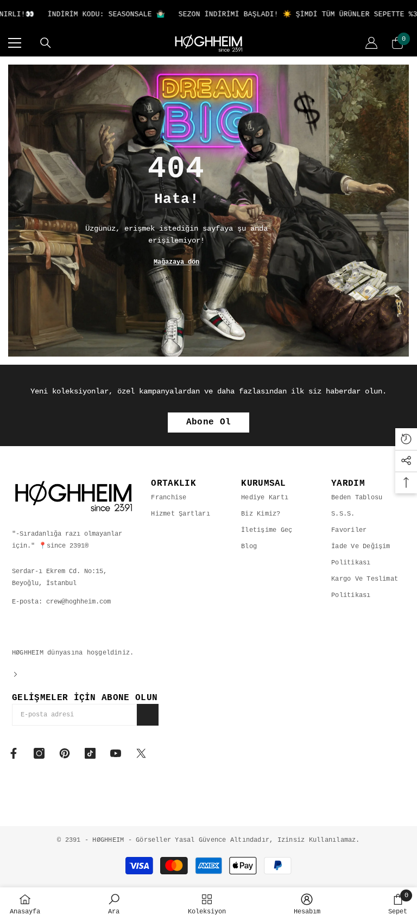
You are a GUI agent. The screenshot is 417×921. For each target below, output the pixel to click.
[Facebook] (13, 753)
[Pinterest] (64, 753)
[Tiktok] (90, 753)
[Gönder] (148, 715)
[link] (114, 904)
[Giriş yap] (371, 43)
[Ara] (45, 42)
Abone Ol (208, 422)
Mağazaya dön (176, 262)
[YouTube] (115, 753)
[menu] (14, 42)
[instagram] (39, 753)
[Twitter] (141, 753)
